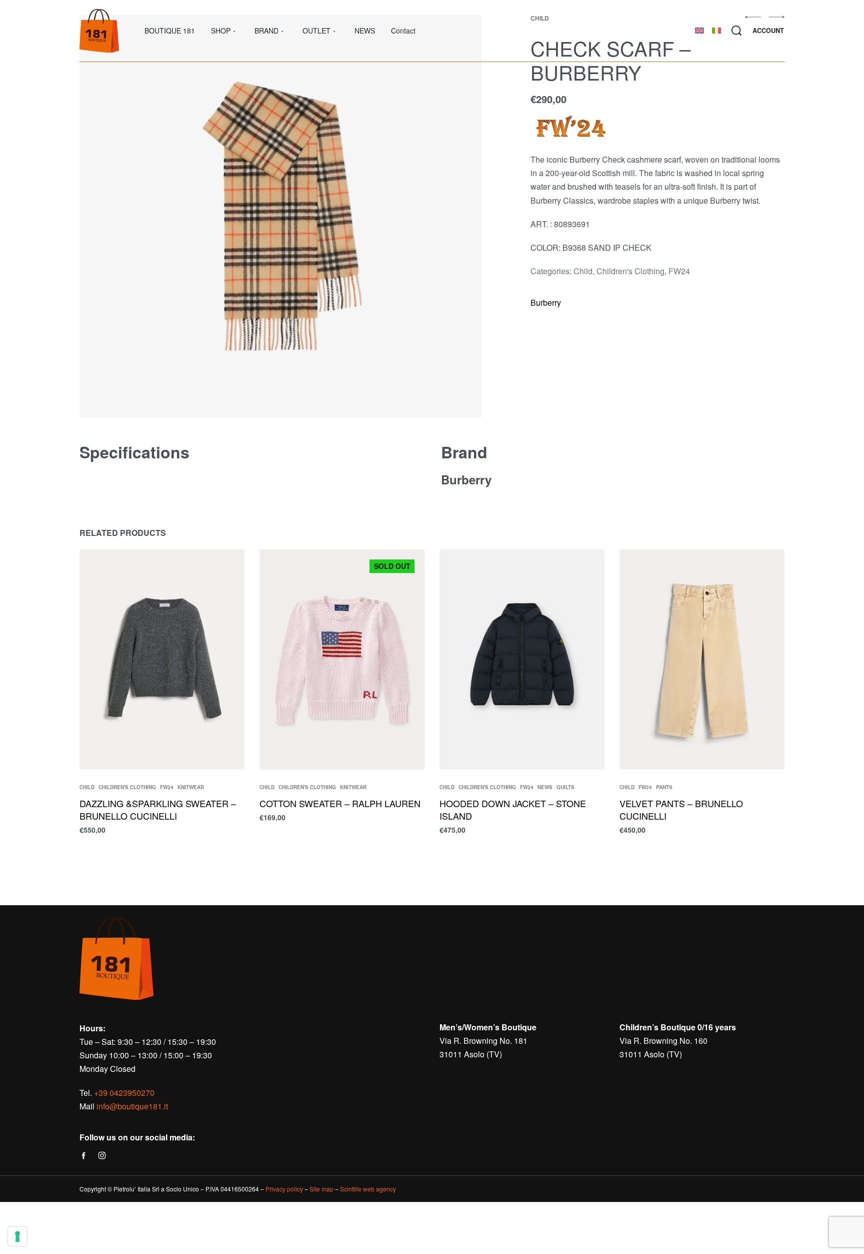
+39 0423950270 (124, 1092)
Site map (322, 1188)
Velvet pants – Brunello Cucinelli (681, 809)
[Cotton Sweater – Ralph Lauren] (342, 659)
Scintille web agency (368, 1188)
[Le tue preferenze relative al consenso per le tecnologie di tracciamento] (17, 1236)
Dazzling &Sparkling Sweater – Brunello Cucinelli (158, 809)
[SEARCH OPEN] (736, 30)
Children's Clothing (630, 271)
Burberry (545, 302)
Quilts (565, 787)
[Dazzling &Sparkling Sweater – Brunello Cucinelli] (162, 659)
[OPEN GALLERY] (281, 216)
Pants (664, 787)
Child (583, 271)
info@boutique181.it (132, 1106)
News (545, 787)
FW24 (679, 271)
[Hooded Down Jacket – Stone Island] (522, 659)
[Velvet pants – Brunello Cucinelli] (702, 659)
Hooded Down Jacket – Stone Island (513, 809)
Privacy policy (284, 1188)
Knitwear (191, 787)
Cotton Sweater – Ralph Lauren (340, 803)
